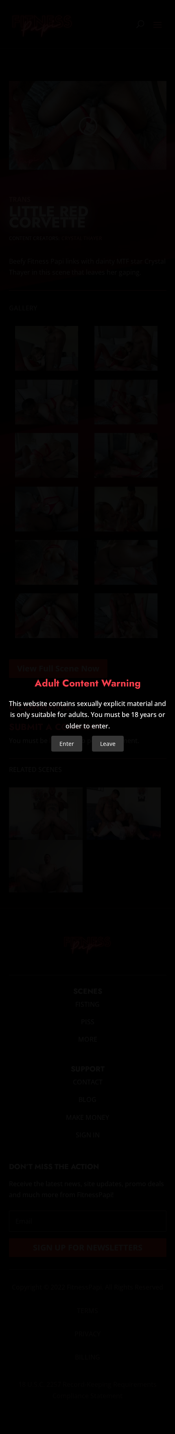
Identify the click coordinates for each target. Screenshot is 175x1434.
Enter (66, 744)
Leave (108, 744)
